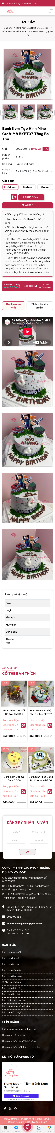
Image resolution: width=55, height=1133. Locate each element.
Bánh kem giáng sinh (12, 970)
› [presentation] (52, 112)
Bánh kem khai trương (12, 976)
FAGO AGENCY (39, 1122)
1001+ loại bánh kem (12, 982)
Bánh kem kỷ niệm (11, 964)
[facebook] (27, 1081)
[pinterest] (15, 1108)
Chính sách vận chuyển (13, 1035)
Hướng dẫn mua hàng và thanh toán (19, 1029)
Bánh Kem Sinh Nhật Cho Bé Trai (32, 28)
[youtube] (10, 1108)
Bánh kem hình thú (11, 994)
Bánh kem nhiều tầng (12, 988)
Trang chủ (7, 28)
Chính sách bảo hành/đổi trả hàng (19, 1041)
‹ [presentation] (2, 112)
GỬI (27, 852)
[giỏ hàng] (5, 1128)
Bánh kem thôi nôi (10, 958)
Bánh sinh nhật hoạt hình (14, 1000)
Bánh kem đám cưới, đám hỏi (16, 1006)
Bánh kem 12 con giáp (12, 1012)
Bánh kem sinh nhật (11, 952)
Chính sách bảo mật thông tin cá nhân (21, 1047)
